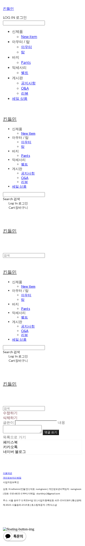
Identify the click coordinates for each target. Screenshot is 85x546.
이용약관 (7, 473)
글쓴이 (8, 422)
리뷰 (24, 93)
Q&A (25, 88)
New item (29, 36)
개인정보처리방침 (12, 477)
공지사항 (28, 83)
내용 (61, 422)
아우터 (26, 46)
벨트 (24, 72)
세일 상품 (19, 98)
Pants (26, 62)
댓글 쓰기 (50, 432)
